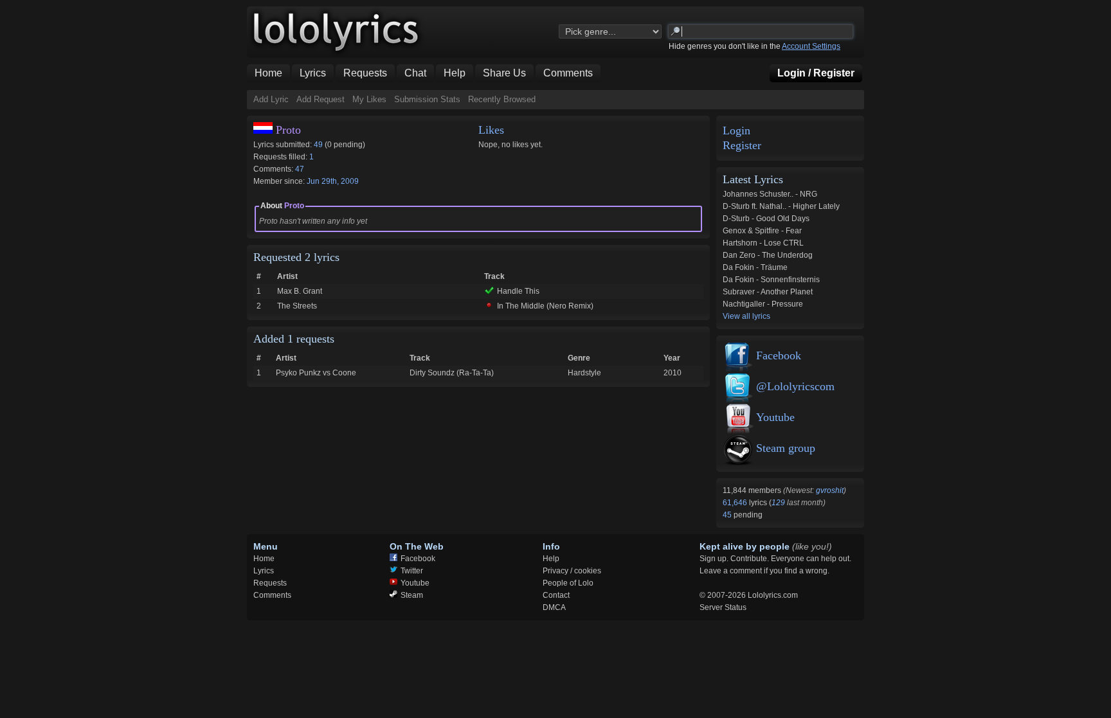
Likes (491, 130)
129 (778, 502)
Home (264, 558)
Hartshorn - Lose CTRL (763, 242)
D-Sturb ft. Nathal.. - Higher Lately (781, 206)
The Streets (297, 305)
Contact (556, 595)
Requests (270, 583)
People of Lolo (568, 583)
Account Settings (811, 46)
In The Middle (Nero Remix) (545, 305)
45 (728, 514)
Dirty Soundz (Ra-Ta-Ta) (452, 372)
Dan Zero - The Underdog (768, 255)
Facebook (778, 355)
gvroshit (830, 490)
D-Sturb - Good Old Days (766, 218)
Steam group (785, 448)
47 (299, 169)
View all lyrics (746, 316)
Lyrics (263, 570)
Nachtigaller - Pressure (763, 304)
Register (742, 145)
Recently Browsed (502, 99)
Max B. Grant (299, 291)
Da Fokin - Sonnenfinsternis (771, 279)
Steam (412, 595)
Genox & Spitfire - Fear (762, 230)
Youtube (775, 417)
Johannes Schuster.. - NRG (770, 194)
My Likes (369, 99)
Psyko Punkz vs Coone (316, 372)
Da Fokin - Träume (755, 267)
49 (318, 144)
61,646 (736, 502)
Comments (272, 595)
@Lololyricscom (795, 386)
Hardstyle (584, 372)
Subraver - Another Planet (768, 291)
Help (551, 558)
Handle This (518, 291)
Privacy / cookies (572, 570)
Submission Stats (427, 99)
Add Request (320, 99)
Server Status (723, 607)
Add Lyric (271, 99)
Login (736, 131)
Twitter (412, 570)
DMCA (554, 607)
